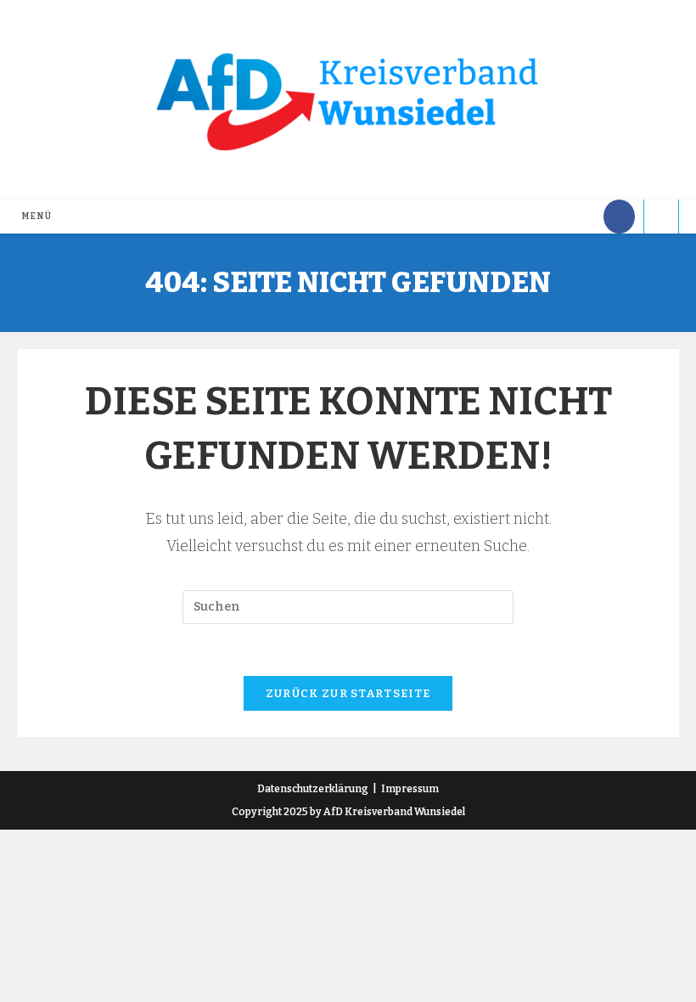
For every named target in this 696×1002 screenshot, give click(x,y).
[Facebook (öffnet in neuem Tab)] (619, 217)
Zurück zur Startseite (348, 693)
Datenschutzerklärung (312, 789)
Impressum (410, 789)
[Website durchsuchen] (661, 218)
